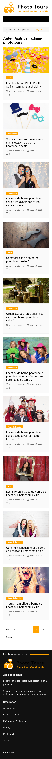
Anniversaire (9, 708)
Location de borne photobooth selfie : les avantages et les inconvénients (24, 202)
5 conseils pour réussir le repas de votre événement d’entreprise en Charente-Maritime (26, 693)
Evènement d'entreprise (14, 721)
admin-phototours (16, 91)
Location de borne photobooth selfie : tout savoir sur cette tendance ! (24, 436)
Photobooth (12, 134)
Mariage (7, 727)
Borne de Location (14, 427)
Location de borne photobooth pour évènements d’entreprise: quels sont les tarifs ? (25, 376)
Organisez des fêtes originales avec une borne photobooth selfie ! (24, 317)
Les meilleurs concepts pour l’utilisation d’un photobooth (25, 683)
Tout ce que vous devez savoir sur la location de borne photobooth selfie (25, 142)
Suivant (8, 637)
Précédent (10, 629)
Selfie (9, 78)
